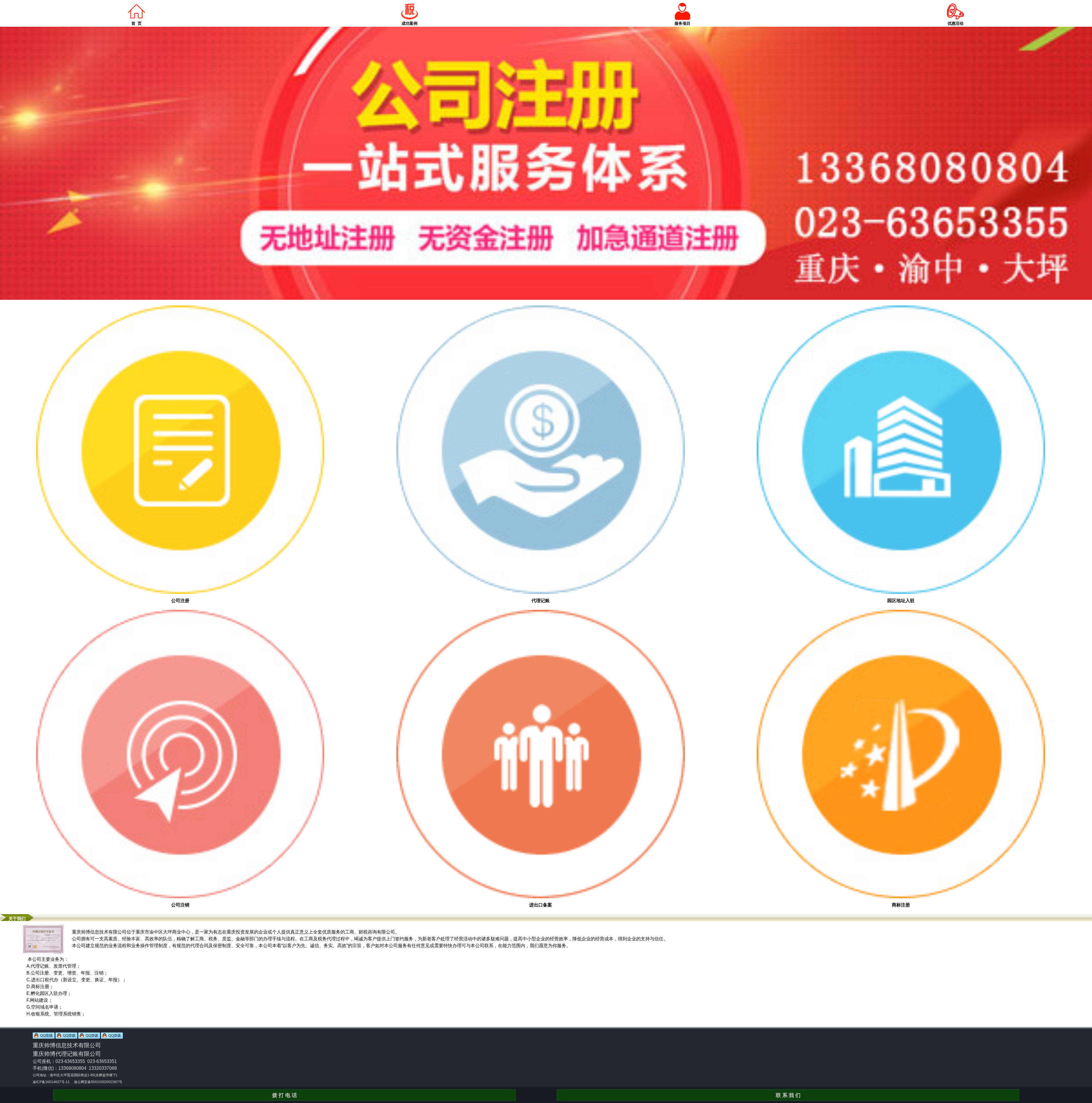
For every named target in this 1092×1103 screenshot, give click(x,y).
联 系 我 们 (788, 1095)
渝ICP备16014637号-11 (51, 1082)
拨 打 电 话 (284, 1095)
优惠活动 (955, 23)
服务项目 (682, 23)
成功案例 (409, 23)
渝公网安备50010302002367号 (98, 1082)
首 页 (136, 23)
